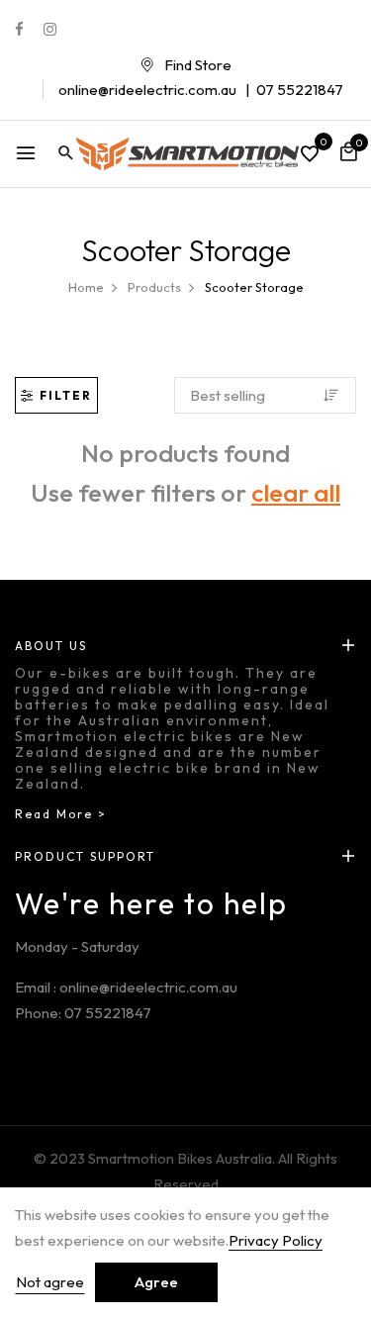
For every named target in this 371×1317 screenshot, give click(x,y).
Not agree (50, 1281)
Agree (156, 1281)
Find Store (198, 64)
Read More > (61, 813)
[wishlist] (310, 155)
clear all (295, 493)
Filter (66, 395)
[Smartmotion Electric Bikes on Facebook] (19, 29)
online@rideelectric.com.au (147, 89)
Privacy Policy (276, 1240)
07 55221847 (299, 89)
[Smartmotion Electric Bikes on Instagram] (50, 29)
